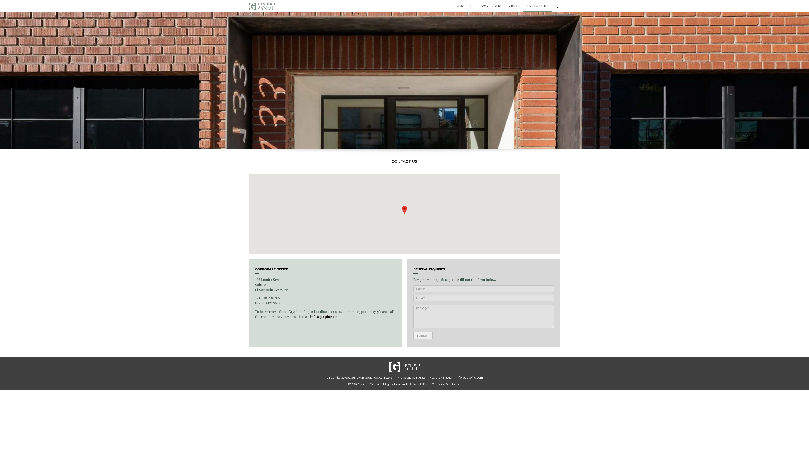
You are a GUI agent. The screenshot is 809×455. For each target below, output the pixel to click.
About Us (466, 6)
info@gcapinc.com (324, 316)
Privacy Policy (418, 384)
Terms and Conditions (445, 384)
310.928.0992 (416, 377)
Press (514, 6)
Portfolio (492, 6)
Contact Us (537, 6)
